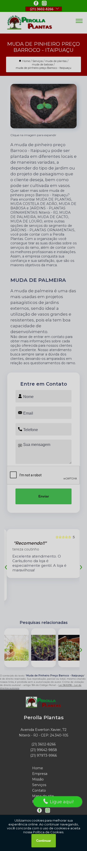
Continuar (43, 840)
